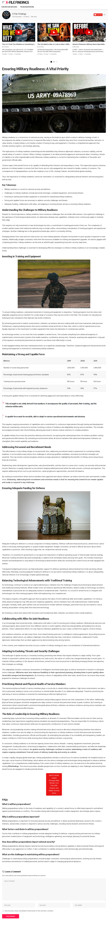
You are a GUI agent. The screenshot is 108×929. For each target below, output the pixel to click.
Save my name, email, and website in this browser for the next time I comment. (29, 911)
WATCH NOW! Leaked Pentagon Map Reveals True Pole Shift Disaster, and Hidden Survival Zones (54, 784)
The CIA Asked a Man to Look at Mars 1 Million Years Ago (53, 44)
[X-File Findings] (6, 15)
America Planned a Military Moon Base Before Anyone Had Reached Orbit (89, 44)
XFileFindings (13, 766)
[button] (4, 2)
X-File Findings (17, 2)
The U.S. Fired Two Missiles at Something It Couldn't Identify (18, 44)
